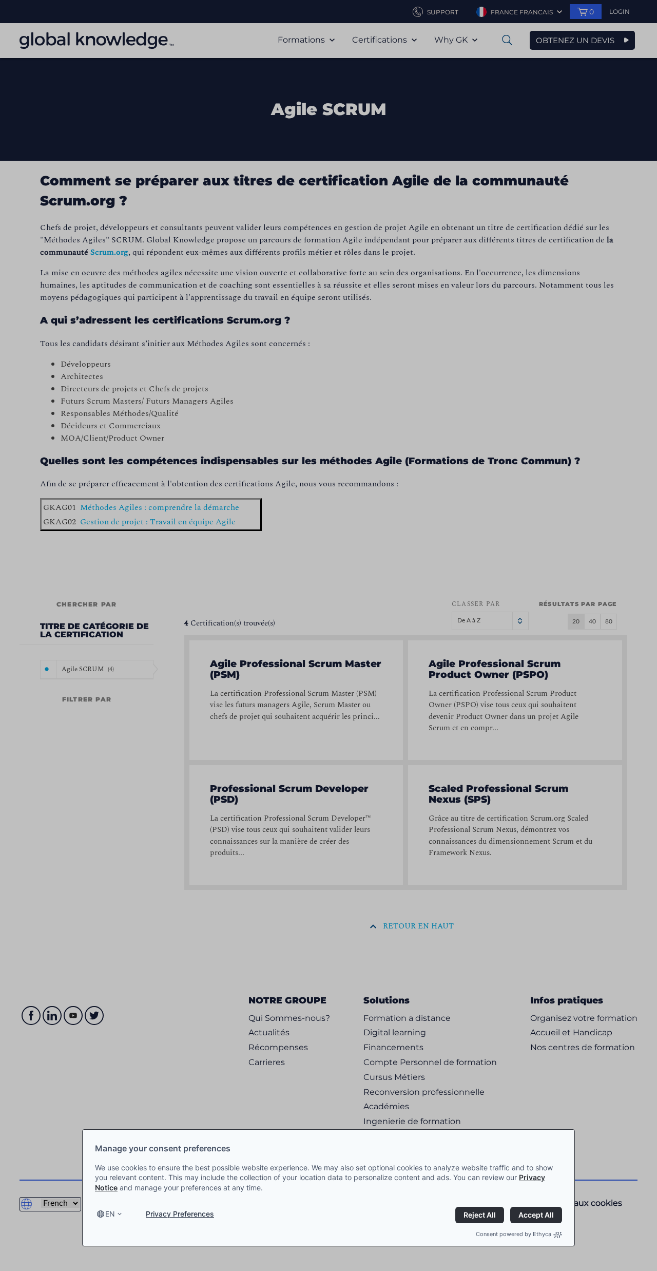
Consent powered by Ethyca (513, 1234)
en (110, 1213)
